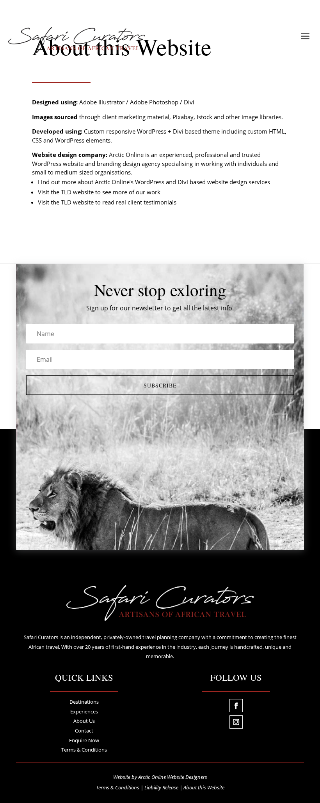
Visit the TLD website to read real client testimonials (107, 202)
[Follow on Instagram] (236, 722)
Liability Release (161, 787)
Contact (84, 730)
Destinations (84, 701)
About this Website (203, 787)
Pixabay (183, 117)
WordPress (151, 131)
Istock (204, 117)
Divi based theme (196, 131)
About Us (84, 720)
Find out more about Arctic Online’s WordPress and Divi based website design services (154, 182)
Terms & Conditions (84, 749)
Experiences (84, 711)
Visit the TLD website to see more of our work (99, 192)
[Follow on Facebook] (236, 705)
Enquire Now (84, 740)
